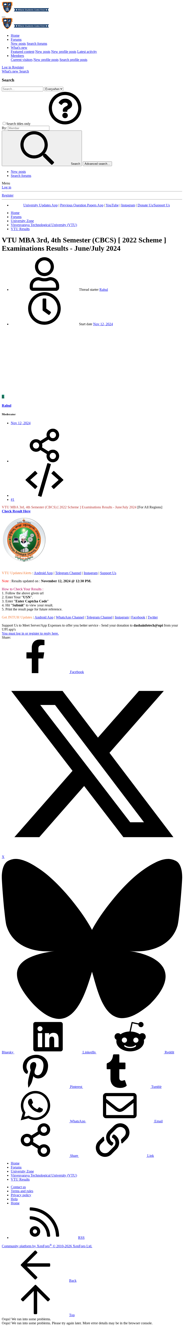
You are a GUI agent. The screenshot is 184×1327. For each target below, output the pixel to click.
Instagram (128, 205)
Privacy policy (21, 1195)
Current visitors (22, 60)
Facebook (138, 617)
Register (7, 195)
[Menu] (3, 17)
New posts (18, 43)
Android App (43, 573)
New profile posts (63, 52)
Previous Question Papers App (81, 205)
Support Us (108, 573)
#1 (12, 499)
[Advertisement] (92, 361)
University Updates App (40, 205)
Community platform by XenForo (47, 1246)
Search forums (37, 43)
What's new (19, 47)
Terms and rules (22, 1191)
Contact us (18, 1187)
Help (14, 1199)
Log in (6, 187)
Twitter (153, 617)
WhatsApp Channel (70, 617)
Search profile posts (73, 60)
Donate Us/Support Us (154, 205)
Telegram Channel (68, 573)
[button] (65, 124)
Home (15, 35)
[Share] (44, 461)
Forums (16, 39)
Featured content (22, 52)
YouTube (112, 205)
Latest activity (87, 52)
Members (17, 56)
